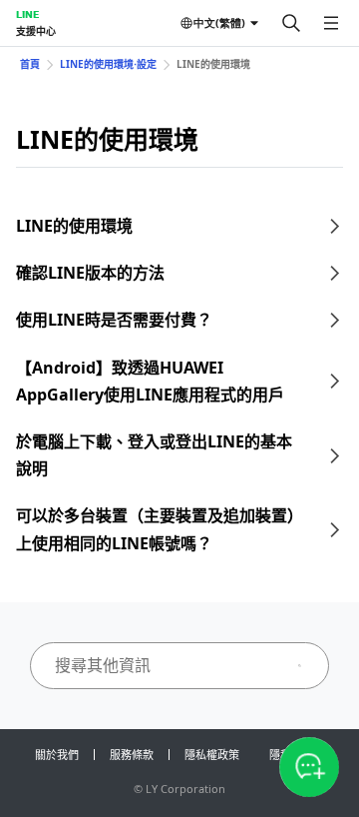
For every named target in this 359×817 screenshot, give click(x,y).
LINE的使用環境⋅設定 (108, 64)
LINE (27, 14)
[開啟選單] (331, 23)
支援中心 (36, 31)
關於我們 (57, 754)
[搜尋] (291, 23)
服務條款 (132, 754)
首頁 (30, 64)
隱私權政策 (211, 754)
